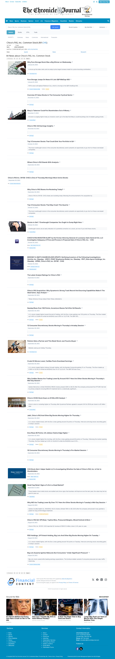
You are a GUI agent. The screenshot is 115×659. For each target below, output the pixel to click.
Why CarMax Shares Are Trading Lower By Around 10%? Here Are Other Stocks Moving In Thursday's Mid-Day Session (65, 380)
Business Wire (32, 247)
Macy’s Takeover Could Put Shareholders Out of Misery (49, 110)
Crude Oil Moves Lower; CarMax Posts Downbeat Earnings (50, 361)
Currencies (35, 37)
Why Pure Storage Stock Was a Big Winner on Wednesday (50, 62)
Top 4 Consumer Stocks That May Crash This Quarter (48, 205)
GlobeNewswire (33, 269)
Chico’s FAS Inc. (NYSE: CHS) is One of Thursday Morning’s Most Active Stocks (38, 178)
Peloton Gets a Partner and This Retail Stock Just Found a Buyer (52, 341)
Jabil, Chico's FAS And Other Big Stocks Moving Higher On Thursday (54, 415)
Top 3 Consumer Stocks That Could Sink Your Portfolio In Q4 (51, 141)
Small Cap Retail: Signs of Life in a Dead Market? (45, 485)
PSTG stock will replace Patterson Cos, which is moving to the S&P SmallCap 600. (53, 85)
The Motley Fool (33, 73)
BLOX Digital (97, 656)
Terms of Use (51, 656)
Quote (26, 52)
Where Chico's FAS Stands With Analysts (43, 162)
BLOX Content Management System (82, 656)
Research (83, 52)
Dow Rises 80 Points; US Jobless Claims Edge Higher (48, 433)
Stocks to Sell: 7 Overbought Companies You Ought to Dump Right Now (55, 222)
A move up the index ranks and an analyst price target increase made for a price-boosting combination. (59, 69)
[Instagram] (106, 582)
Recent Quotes (73, 27)
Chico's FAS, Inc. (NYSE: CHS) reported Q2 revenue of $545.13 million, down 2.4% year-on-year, (57, 526)
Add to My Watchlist (33, 49)
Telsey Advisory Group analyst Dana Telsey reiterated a (45, 299)
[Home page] (57, 11)
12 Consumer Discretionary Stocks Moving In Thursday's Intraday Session (56, 325)
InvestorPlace (32, 120)
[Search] (108, 21)
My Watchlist (88, 27)
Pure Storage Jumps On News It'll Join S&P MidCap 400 (49, 79)
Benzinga (31, 104)
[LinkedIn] (101, 582)
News (27, 37)
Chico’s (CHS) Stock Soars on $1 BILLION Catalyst (47, 398)
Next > (28, 58)
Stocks (20, 32)
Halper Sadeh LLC (34, 476)
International (44, 37)
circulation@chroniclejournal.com (89, 640)
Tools (35, 32)
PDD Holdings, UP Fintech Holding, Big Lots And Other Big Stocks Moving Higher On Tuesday (63, 535)
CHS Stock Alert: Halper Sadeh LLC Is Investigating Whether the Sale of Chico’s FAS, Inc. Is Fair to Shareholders (64, 470)
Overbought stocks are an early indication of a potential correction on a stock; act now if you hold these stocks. (62, 228)
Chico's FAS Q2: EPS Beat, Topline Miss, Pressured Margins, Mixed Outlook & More (59, 520)
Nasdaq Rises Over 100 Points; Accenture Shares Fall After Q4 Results (55, 308)
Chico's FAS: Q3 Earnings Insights (41, 126)
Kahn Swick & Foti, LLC (35, 245)
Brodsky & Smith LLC (35, 266)
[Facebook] (97, 582)
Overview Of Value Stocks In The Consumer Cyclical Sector (50, 95)
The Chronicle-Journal (20, 656)
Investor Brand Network (15, 183)
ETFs (27, 32)
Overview (20, 37)
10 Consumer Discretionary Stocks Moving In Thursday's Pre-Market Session (57, 450)
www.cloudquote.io (67, 579)
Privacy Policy (62, 582)
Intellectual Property (43, 514)
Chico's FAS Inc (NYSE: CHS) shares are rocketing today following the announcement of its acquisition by (60, 195)
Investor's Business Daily (35, 89)
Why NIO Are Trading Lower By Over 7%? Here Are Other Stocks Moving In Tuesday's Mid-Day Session (67, 502)
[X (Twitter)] (93, 582)
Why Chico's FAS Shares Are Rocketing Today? (46, 189)
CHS (45, 42)
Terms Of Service (73, 582)
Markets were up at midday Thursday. (40, 348)
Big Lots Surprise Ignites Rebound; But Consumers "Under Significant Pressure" (58, 553)
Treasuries (54, 37)
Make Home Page (104, 2)
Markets (10, 32)
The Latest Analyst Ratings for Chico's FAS (44, 275)
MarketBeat (32, 496)
